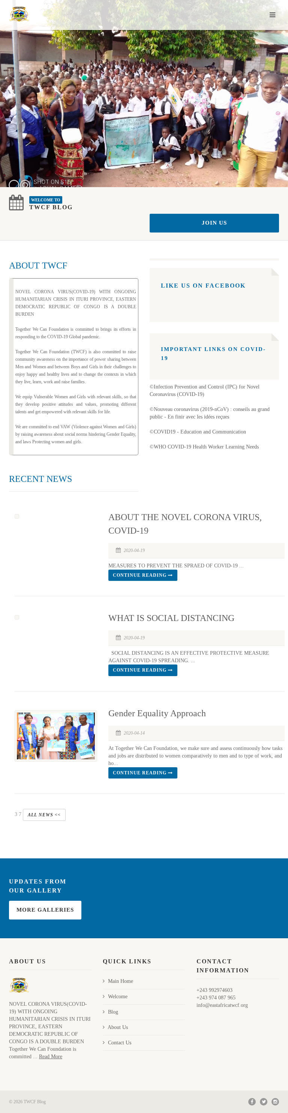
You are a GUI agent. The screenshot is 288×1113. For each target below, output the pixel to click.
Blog (113, 1012)
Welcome (118, 996)
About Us (118, 1027)
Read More (50, 1056)
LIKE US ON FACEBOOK (203, 285)
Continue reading (140, 575)
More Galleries (45, 910)
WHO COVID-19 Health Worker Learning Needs (206, 447)
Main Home (120, 981)
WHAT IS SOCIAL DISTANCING (171, 618)
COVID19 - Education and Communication (200, 432)
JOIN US (214, 223)
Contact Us (119, 1043)
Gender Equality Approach (157, 713)
